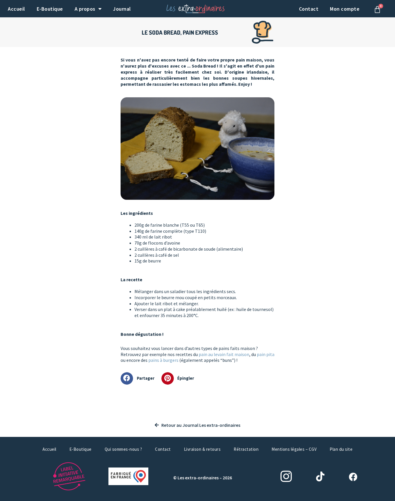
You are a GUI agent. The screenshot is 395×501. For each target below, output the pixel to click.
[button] (139, 378)
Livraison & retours (202, 449)
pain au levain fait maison (224, 354)
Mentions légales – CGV (294, 449)
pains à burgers (163, 360)
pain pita (265, 354)
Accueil (16, 8)
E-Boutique (50, 8)
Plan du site (341, 449)
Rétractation (246, 449)
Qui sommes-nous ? (123, 449)
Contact (309, 8)
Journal (122, 8)
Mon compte (344, 8)
